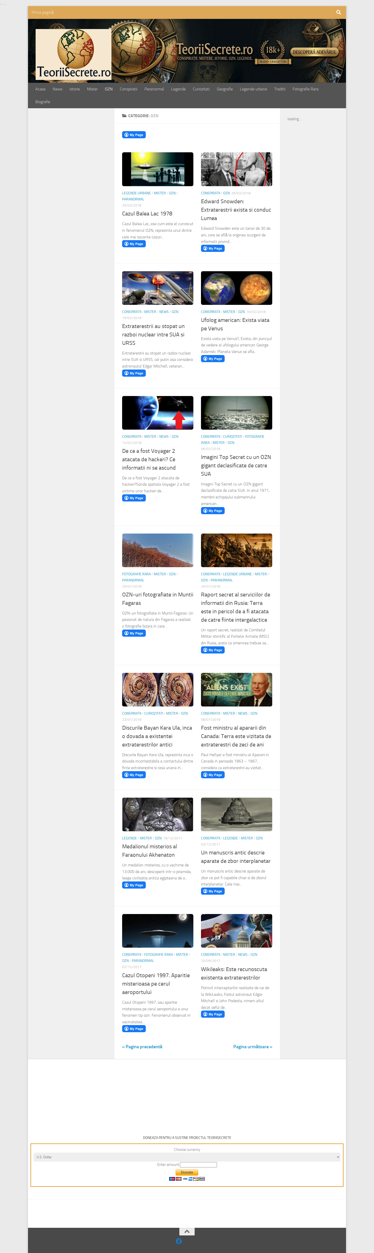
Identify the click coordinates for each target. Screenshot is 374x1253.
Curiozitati (201, 89)
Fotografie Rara (306, 89)
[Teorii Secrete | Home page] (73, 54)
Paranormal (154, 89)
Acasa (40, 89)
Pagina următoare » (252, 1047)
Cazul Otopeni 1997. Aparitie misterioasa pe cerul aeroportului (156, 984)
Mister (92, 89)
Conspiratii (128, 89)
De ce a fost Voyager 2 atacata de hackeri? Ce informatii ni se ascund (149, 459)
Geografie (225, 89)
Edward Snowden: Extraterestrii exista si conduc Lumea (236, 210)
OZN (109, 89)
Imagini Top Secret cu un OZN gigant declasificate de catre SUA (236, 465)
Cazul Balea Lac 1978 (147, 213)
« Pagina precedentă (142, 1047)
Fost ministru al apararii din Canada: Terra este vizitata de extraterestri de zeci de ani (236, 736)
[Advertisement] (77, 195)
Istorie (74, 89)
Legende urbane (253, 89)
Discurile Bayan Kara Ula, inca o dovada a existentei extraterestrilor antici (157, 736)
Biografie (42, 101)
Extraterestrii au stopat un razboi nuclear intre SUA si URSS (153, 334)
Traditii (279, 89)
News (57, 89)
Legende (178, 89)
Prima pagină (43, 12)
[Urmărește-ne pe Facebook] (179, 1241)
